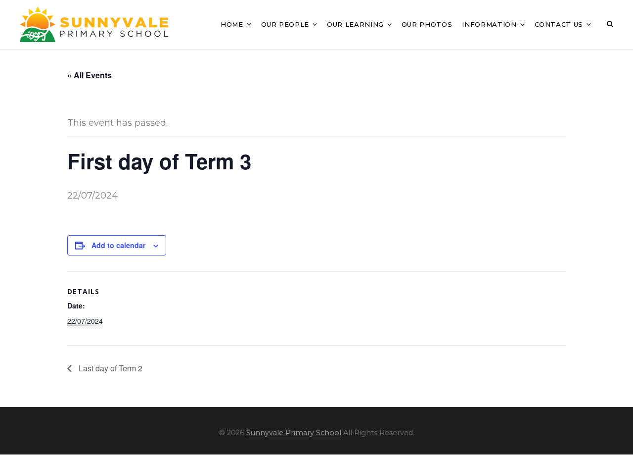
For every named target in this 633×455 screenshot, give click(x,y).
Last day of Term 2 (109, 368)
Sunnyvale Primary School (293, 432)
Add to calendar (118, 245)
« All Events (89, 75)
